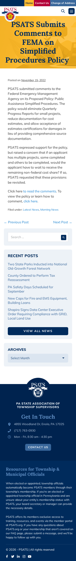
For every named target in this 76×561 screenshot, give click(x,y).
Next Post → (62, 222)
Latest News (31, 209)
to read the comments (39, 191)
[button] (64, 11)
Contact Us (42, 2)
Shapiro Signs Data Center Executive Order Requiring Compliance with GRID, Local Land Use (37, 314)
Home (29, 2)
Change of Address (63, 2)
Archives (17, 349)
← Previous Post (16, 222)
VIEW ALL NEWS (38, 331)
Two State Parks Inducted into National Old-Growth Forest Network (37, 266)
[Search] (63, 237)
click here (30, 201)
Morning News (49, 209)
